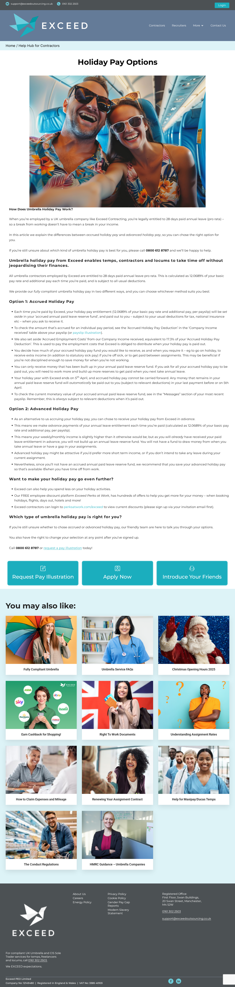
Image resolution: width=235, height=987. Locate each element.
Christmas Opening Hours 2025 (193, 669)
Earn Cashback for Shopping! (41, 734)
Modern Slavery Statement (118, 911)
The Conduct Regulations (41, 864)
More (196, 25)
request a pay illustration (63, 548)
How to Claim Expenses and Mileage (41, 799)
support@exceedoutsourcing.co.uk (186, 918)
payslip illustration (87, 333)
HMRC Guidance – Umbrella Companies (117, 864)
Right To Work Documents (117, 734)
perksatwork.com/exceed (83, 507)
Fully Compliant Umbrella (41, 669)
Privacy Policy (117, 894)
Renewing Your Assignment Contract (117, 799)
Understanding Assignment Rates (194, 734)
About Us (79, 894)
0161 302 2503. (37, 960)
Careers (78, 898)
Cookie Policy (117, 898)
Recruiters (179, 25)
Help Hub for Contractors (39, 46)
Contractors (157, 25)
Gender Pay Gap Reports (119, 904)
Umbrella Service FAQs (117, 669)
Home (10, 46)
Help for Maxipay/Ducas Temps (194, 799)
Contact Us (218, 25)
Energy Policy (82, 902)
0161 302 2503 (171, 911)
